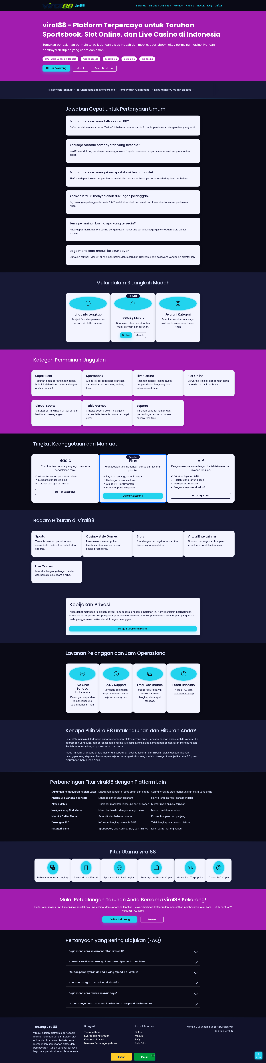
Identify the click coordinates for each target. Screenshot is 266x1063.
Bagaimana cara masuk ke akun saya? (93, 993)
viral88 (80, 5)
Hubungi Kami (200, 495)
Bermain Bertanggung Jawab (101, 1043)
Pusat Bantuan (104, 68)
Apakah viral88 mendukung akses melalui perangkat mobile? (107, 961)
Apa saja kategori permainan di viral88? (94, 982)
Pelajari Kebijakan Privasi (133, 629)
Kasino (190, 5)
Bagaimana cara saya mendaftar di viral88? (96, 951)
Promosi (178, 5)
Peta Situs (141, 1043)
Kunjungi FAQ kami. (133, 910)
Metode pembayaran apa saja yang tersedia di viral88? (103, 972)
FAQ (209, 5)
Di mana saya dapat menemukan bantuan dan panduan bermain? (110, 1003)
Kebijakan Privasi (94, 1039)
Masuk (201, 5)
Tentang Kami (92, 1032)
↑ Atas (259, 1055)
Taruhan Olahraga (160, 5)
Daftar (218, 5)
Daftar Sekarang (56, 68)
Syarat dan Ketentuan (96, 1035)
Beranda (141, 5)
